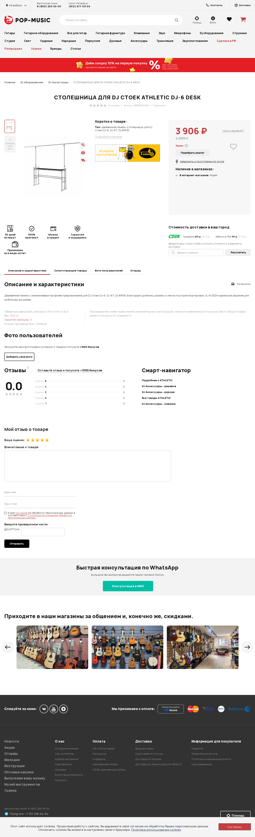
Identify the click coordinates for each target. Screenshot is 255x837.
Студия (10, 41)
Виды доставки (144, 748)
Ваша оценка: (14, 440)
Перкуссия (92, 41)
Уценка (36, 49)
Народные (69, 41)
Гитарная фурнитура (110, 33)
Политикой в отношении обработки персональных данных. (40, 516)
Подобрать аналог (192, 152)
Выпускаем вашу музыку (24, 778)
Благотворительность (69, 774)
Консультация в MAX (128, 586)
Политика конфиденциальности (211, 759)
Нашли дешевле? (233, 130)
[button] (8, 647)
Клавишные (142, 33)
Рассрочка (99, 753)
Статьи (75, 49)
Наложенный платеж (105, 764)
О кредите (99, 759)
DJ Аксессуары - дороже (158, 392)
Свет (27, 41)
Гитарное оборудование (41, 33)
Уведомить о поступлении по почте (202, 161)
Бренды (55, 49)
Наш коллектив (64, 753)
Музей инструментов (22, 784)
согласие (22, 512)
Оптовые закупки (19, 772)
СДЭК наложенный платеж (109, 769)
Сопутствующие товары (70, 270)
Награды (60, 769)
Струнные (239, 33)
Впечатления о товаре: (21, 447)
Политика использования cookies (156, 830)
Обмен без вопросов (205, 753)
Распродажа (13, 49)
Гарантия (197, 748)
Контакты (61, 780)
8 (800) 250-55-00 (49, 6)
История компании (66, 748)
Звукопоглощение (195, 41)
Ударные (46, 41)
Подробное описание (108, 136)
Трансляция (164, 41)
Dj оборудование (211, 33)
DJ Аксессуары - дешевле (159, 386)
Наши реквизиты (202, 764)
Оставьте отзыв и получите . (70, 370)
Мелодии (12, 760)
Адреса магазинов (66, 759)
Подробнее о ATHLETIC (157, 380)
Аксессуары (139, 41)
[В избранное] (233, 152)
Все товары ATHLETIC (156, 398)
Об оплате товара (104, 748)
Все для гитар (77, 33)
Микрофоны (182, 33)
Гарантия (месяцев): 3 (18, 319)
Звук (162, 33)
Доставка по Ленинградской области (158, 764)
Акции (9, 747)
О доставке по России (149, 753)
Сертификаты (63, 764)
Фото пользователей (109, 270)
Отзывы (135, 270)
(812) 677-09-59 (79, 6)
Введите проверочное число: (26, 524)
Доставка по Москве (148, 759)
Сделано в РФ (226, 41)
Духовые (115, 41)
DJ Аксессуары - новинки (159, 403)
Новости (11, 741)
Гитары (10, 33)
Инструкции (14, 766)
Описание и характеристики (27, 270)
